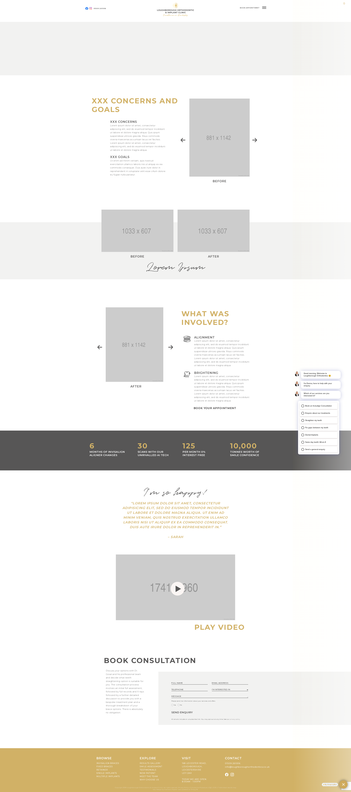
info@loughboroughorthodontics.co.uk (247, 767)
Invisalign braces (107, 763)
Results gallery (150, 763)
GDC (215, 787)
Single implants (106, 773)
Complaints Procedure (198, 787)
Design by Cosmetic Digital (166, 789)
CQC (210, 787)
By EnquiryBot (331, 784)
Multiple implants (108, 776)
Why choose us (149, 779)
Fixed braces (104, 766)
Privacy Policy (183, 787)
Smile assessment (151, 766)
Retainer (102, 770)
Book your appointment (215, 408)
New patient (147, 773)
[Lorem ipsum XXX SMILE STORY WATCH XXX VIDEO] (175, 48)
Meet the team (149, 776)
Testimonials (148, 770)
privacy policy (235, 719)
